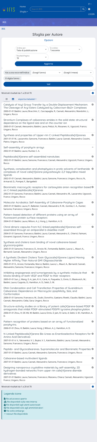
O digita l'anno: (12, 78)
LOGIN (91, 14)
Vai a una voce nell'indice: (17, 72)
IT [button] (89, 4)
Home (23, 6)
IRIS (3, 28)
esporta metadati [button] (26, 99)
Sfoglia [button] (23, 11)
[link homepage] (9, 9)
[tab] (7, 99)
